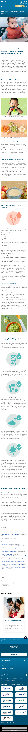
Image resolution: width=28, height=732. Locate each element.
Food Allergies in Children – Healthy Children (9, 542)
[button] (26, 6)
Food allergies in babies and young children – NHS (10, 540)
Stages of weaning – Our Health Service (8, 532)
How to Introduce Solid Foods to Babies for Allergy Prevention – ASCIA (14, 555)
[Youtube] (26, 675)
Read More (7, 630)
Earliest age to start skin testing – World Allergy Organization (12, 545)
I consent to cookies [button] (14, 730)
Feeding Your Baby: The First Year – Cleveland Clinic (10, 534)
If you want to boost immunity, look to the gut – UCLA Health (12, 564)
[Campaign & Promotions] (24, 668)
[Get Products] (24, 662)
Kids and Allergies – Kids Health (7, 554)
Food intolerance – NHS (5, 544)
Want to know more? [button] (14, 728)
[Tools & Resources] (24, 660)
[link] (4, 639)
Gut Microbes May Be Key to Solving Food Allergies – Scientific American (14, 558)
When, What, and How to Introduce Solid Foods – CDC (10, 529)
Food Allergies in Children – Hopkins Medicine (9, 551)
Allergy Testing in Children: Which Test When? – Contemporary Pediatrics (13, 548)
